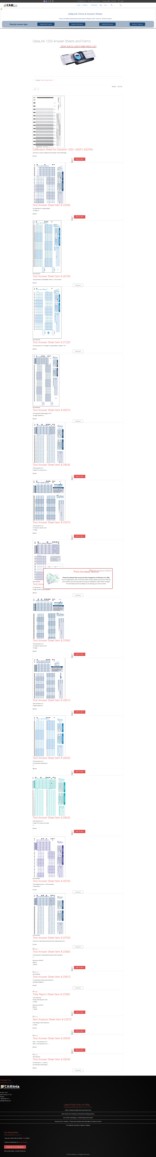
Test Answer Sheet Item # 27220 (51, 342)
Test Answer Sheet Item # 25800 (51, 951)
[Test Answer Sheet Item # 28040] (78, 442)
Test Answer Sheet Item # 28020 (51, 758)
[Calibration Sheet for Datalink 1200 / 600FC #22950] (78, 122)
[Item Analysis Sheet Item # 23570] (78, 1017)
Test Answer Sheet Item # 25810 (51, 976)
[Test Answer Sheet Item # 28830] (78, 560)
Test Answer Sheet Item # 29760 (51, 937)
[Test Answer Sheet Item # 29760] (78, 913)
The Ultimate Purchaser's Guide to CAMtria (78, 1125)
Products (84, 5)
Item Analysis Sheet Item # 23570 (52, 1019)
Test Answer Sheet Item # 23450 (51, 205)
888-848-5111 (83, 1)
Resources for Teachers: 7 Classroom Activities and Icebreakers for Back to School (78, 1121)
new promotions (22, 1142)
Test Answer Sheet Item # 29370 (51, 522)
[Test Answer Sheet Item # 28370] (78, 380)
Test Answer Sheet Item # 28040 (51, 464)
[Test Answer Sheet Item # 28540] (78, 1055)
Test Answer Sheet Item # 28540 (51, 1059)
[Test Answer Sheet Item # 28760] (78, 857)
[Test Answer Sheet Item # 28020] (78, 736)
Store (105, 5)
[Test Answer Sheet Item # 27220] (78, 312)
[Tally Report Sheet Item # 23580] (78, 992)
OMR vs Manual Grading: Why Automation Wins (78, 1110)
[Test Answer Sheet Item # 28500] (78, 1036)
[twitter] (50, 1)
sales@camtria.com (95, 1)
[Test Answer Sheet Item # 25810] (78, 972)
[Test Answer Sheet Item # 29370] (78, 500)
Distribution (94, 5)
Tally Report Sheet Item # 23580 (51, 994)
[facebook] (48, 1)
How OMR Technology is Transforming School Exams (78, 1117)
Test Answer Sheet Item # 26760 (51, 276)
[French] (46, 1)
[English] (44, 1)
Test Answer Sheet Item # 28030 (51, 817)
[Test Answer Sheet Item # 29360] (78, 618)
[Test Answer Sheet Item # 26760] (78, 246)
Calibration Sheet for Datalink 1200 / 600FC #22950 (63, 149)
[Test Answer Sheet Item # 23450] (78, 183)
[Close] (100, 571)
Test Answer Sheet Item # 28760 (51, 881)
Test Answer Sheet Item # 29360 (51, 640)
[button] (120, 1)
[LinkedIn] (52, 1)
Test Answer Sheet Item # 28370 (51, 410)
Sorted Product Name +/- (47, 80)
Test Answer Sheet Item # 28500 (51, 1038)
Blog (100, 5)
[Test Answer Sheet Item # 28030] (78, 795)
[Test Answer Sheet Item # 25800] (78, 949)
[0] (120, 5)
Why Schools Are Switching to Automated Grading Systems (78, 1114)
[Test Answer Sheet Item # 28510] (78, 678)
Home (78, 5)
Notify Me (78, 285)
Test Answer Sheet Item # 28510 (51, 700)
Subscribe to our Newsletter (15, 1147)
